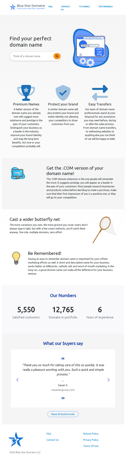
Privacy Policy (90, 439)
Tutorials (84, 6)
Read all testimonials (63, 414)
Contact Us (65, 8)
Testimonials (105, 6)
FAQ (50, 6)
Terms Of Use (90, 446)
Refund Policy (90, 433)
